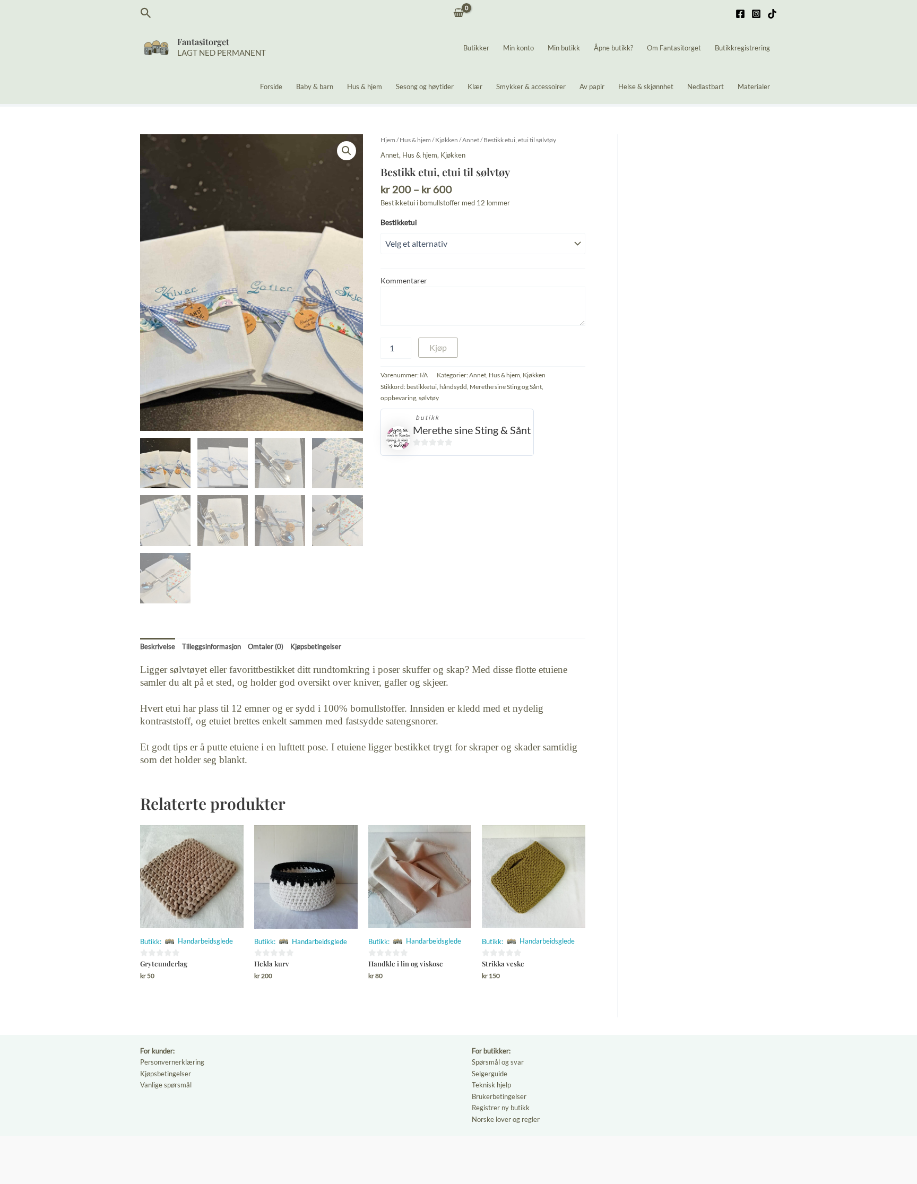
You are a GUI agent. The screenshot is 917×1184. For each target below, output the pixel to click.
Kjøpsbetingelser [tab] (315, 646)
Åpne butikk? (613, 48)
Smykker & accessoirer (531, 86)
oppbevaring (398, 397)
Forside (271, 86)
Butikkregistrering (742, 48)
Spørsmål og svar (498, 1062)
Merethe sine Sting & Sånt (472, 430)
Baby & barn (314, 86)
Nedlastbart (705, 86)
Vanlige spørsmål (166, 1085)
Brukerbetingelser (499, 1096)
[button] (146, 13)
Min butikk (564, 48)
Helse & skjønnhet (645, 86)
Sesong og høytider (425, 86)
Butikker (476, 48)
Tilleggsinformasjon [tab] (211, 646)
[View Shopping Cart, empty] (458, 13)
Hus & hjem (364, 86)
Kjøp (438, 347)
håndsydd (453, 386)
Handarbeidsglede (205, 941)
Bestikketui (398, 222)
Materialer (754, 86)
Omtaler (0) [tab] (265, 646)
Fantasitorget (203, 41)
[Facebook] (740, 14)
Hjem (387, 140)
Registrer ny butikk (501, 1107)
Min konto (518, 48)
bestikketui (421, 386)
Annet (470, 140)
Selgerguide (489, 1073)
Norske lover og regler (506, 1119)
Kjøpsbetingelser (165, 1073)
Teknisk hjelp (491, 1085)
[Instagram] (756, 14)
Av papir (591, 86)
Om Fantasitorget (674, 48)
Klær (475, 86)
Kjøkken (446, 140)
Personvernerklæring (172, 1062)
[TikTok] (772, 14)
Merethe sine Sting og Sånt (506, 386)
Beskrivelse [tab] (157, 646)
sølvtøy (429, 397)
